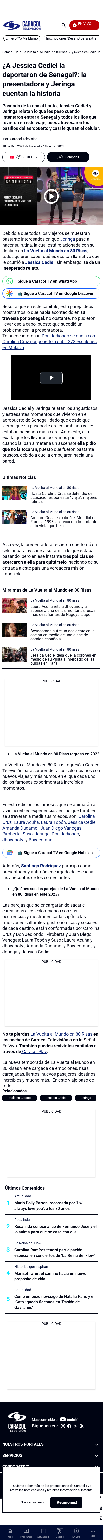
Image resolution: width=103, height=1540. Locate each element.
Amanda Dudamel (20, 828)
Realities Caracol (20, 1098)
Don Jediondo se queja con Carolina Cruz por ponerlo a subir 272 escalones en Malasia (49, 341)
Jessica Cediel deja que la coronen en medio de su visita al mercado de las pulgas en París (63, 659)
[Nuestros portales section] (96, 1444)
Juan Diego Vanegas (61, 828)
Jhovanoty (13, 839)
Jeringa (67, 239)
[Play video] (51, 196)
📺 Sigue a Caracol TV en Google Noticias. (56, 852)
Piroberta (11, 833)
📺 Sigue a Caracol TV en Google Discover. (56, 293)
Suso (28, 833)
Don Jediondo (65, 833)
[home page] (22, 25)
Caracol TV (10, 52)
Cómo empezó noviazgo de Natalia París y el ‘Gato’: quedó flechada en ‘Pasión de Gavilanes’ (54, 1302)
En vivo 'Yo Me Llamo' (22, 38)
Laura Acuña (26, 822)
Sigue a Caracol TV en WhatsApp (47, 281)
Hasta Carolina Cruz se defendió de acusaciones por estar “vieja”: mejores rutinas (63, 497)
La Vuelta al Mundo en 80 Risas (61, 1034)
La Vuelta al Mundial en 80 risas (45, 52)
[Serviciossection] (96, 1455)
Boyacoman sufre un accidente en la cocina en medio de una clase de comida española (62, 635)
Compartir (72, 157)
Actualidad (22, 1196)
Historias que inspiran (31, 1267)
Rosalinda (22, 1220)
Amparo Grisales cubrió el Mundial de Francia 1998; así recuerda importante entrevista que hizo (63, 521)
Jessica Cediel (82, 822)
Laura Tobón (53, 822)
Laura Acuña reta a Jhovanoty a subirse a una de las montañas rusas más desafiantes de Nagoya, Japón (63, 610)
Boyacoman (40, 839)
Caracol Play (34, 1051)
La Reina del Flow (28, 1243)
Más (93, 1535)
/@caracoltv (27, 156)
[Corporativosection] (96, 1467)
